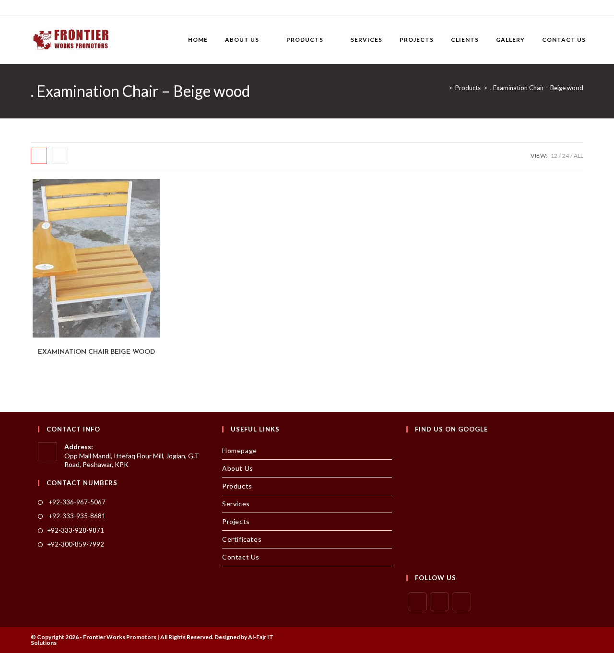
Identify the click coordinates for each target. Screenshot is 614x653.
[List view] (60, 156)
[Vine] (99, 7)
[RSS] (110, 7)
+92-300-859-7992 (75, 544)
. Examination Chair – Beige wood (536, 88)
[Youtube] (88, 7)
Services (236, 504)
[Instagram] (77, 7)
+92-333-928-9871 (75, 530)
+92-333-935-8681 (76, 516)
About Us (237, 468)
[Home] (443, 88)
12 (554, 155)
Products (237, 486)
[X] (35, 7)
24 (565, 155)
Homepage (239, 450)
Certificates (241, 539)
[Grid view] (39, 156)
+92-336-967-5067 (76, 502)
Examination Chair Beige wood (96, 352)
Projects (236, 521)
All (578, 155)
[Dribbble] (66, 7)
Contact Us (241, 557)
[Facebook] (44, 7)
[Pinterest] (55, 7)
